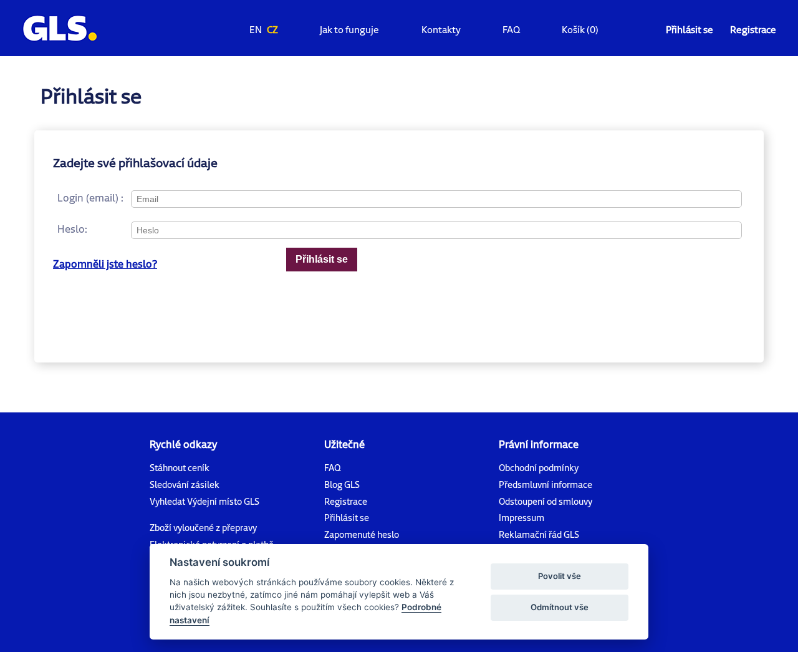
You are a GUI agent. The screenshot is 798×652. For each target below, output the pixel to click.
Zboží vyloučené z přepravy (203, 527)
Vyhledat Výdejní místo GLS (204, 501)
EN (255, 29)
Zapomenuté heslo (361, 534)
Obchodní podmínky (539, 468)
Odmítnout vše (560, 607)
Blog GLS (342, 484)
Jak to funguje (349, 29)
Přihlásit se (689, 29)
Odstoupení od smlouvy (545, 501)
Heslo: (72, 228)
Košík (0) (580, 29)
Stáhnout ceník (179, 468)
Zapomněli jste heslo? (105, 263)
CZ (272, 29)
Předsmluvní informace (545, 484)
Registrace (753, 29)
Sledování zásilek (184, 484)
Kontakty (441, 29)
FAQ (511, 29)
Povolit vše (559, 576)
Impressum (521, 517)
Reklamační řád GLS (539, 534)
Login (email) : (90, 197)
